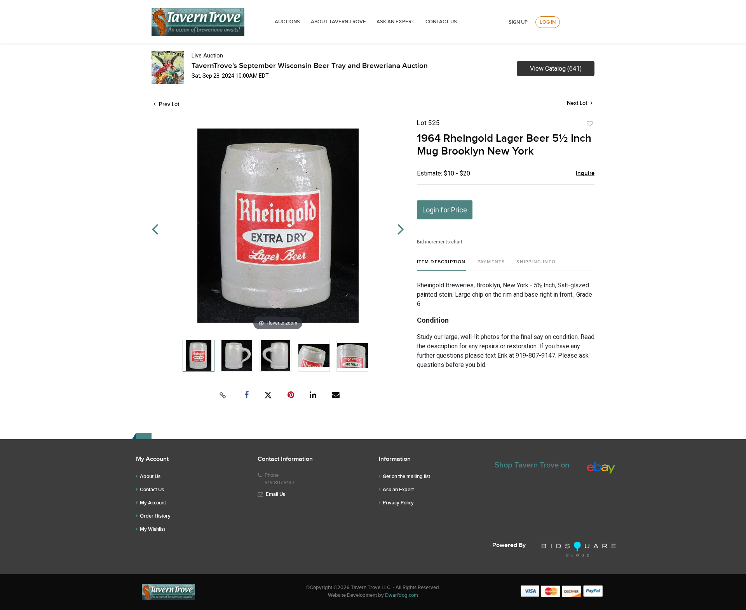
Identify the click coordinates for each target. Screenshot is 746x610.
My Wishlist (152, 529)
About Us (150, 476)
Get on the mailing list (406, 476)
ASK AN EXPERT (395, 22)
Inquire (585, 173)
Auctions (287, 22)
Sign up (518, 22)
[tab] (441, 265)
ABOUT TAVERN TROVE (339, 22)
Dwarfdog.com (401, 595)
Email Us (275, 494)
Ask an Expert (398, 490)
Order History (155, 516)
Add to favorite (589, 124)
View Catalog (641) (556, 68)
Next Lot (578, 103)
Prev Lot (168, 104)
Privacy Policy (398, 503)
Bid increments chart (439, 242)
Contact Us (441, 22)
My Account (153, 503)
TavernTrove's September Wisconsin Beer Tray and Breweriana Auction (310, 65)
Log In (548, 22)
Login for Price (444, 210)
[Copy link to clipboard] (223, 395)
